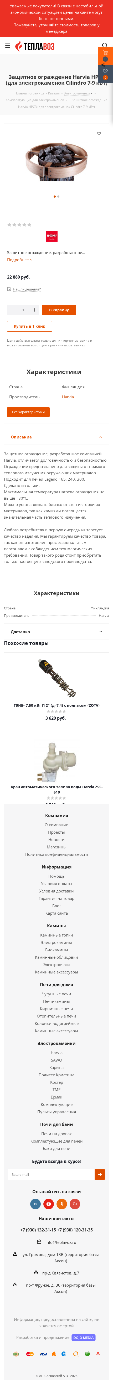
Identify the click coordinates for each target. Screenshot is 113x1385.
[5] (29, 225)
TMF (56, 1089)
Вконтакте (35, 1204)
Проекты (56, 832)
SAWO (56, 1060)
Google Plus (75, 1204)
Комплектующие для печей (56, 1141)
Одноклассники (61, 1204)
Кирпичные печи (56, 1008)
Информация (56, 867)
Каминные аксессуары (56, 972)
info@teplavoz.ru (60, 1242)
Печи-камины (56, 1001)
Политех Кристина (56, 1074)
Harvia (68, 396)
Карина (56, 1067)
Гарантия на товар (56, 898)
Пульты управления (56, 1111)
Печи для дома (56, 984)
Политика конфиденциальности (56, 854)
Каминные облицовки (56, 957)
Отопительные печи (56, 1016)
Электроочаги (56, 964)
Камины (56, 926)
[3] (19, 225)
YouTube (48, 1204)
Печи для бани (56, 1124)
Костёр (56, 1082)
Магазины (56, 846)
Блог (56, 905)
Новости (56, 839)
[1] (9, 225)
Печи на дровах (56, 1133)
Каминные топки (56, 935)
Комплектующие (57, 1104)
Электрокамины (56, 942)
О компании (57, 824)
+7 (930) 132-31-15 (38, 1230)
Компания (56, 815)
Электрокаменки (57, 1043)
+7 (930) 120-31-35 (75, 1230)
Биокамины (56, 949)
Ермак (56, 1097)
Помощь (56, 876)
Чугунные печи (56, 993)
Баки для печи (56, 1148)
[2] (14, 225)
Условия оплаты (56, 883)
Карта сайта (56, 913)
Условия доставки (56, 891)
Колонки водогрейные (57, 1023)
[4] (24, 225)
